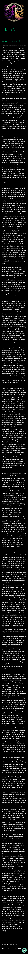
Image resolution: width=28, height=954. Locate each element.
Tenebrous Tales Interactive (10, 944)
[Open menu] (14, 25)
